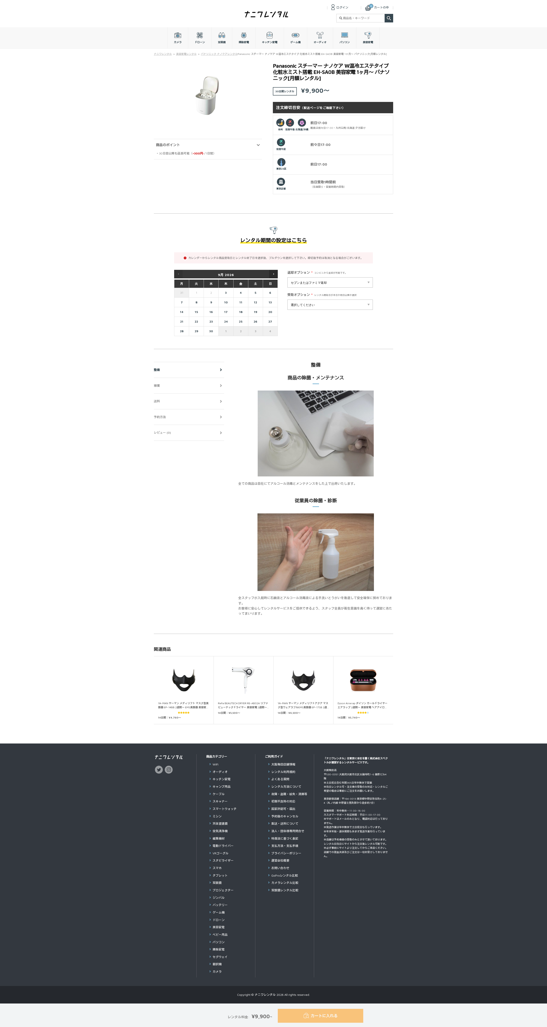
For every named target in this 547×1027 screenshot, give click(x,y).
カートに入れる (324, 1016)
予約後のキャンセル (284, 816)
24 (226, 321)
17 (226, 312)
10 (226, 302)
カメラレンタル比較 (284, 882)
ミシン (217, 816)
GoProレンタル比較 (284, 875)
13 (270, 302)
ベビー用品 (220, 934)
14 (181, 312)
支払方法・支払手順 (284, 846)
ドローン (219, 920)
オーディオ (220, 772)
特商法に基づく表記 (284, 838)
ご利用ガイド (274, 756)
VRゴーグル (220, 853)
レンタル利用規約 (283, 772)
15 (196, 312)
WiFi (215, 764)
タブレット (220, 875)
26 (255, 321)
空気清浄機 (220, 831)
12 (255, 302)
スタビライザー (223, 860)
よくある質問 (280, 779)
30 (211, 331)
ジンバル (219, 897)
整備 (157, 370)
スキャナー (220, 801)
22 (196, 321)
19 (255, 312)
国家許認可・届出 (283, 809)
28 (182, 331)
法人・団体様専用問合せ (287, 831)
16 (211, 312)
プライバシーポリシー (286, 853)
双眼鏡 (217, 882)
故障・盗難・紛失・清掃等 (289, 794)
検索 (389, 18)
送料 (157, 401)
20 (270, 312)
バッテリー (220, 905)
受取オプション (300, 295)
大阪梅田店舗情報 (283, 764)
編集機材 (219, 838)
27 (270, 321)
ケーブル (219, 794)
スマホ (217, 868)
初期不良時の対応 (283, 801)
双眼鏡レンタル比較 (284, 890)
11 (240, 302)
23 (211, 321)
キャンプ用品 (222, 786)
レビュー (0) (162, 432)
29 (196, 331)
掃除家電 (219, 949)
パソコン (219, 942)
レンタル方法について (286, 786)
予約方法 (160, 417)
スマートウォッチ (225, 809)
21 (181, 321)
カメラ (217, 971)
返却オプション (300, 273)
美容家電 (219, 927)
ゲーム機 (219, 912)
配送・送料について (284, 823)
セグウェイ (220, 957)
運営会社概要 (280, 860)
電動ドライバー (223, 846)
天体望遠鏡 (220, 823)
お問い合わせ (280, 868)
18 (241, 312)
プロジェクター (223, 890)
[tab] (189, 370)
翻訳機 (217, 964)
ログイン (342, 7)
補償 (157, 385)
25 (241, 321)
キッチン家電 (222, 779)
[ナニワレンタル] (266, 16)
